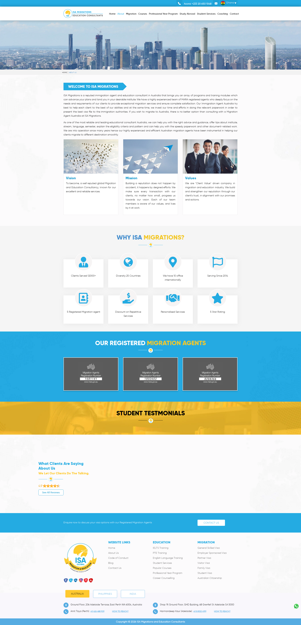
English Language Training (168, 557)
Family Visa (204, 567)
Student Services (162, 562)
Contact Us (211, 522)
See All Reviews (51, 492)
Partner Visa (204, 557)
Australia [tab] (77, 593)
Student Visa (205, 572)
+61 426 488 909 (97, 611)
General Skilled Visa (209, 547)
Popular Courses (162, 567)
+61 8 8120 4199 (199, 611)
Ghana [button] (229, 2)
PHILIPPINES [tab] (105, 593)
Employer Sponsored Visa (212, 552)
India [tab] (133, 593)
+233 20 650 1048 (201, 3)
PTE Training (160, 552)
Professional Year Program (167, 572)
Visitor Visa (204, 562)
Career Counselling (163, 578)
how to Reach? (120, 611)
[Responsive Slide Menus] (83, 12)
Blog (110, 562)
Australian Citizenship (210, 578)
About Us (113, 552)
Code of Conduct (118, 557)
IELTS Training (160, 547)
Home (64, 72)
